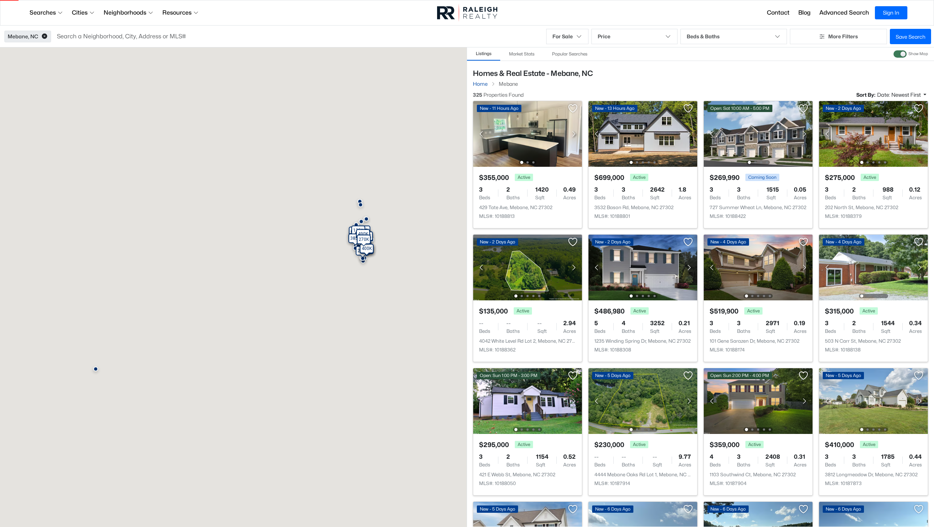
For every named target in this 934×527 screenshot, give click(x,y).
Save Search (910, 37)
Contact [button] (778, 12)
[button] (44, 36)
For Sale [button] (562, 36)
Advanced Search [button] (844, 12)
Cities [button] (80, 12)
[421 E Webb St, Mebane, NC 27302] (527, 400)
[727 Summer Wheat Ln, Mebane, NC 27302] (758, 133)
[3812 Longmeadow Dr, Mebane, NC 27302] (873, 400)
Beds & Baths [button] (703, 36)
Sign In (891, 12)
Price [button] (604, 36)
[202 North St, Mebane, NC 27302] (873, 133)
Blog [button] (804, 12)
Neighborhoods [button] (125, 12)
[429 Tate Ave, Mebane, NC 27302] (527, 133)
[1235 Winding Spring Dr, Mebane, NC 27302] (642, 267)
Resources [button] (177, 12)
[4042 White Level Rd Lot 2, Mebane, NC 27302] (527, 267)
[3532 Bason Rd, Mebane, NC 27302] (642, 133)
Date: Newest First (899, 95)
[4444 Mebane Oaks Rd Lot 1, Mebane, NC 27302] (642, 400)
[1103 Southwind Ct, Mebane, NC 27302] (758, 400)
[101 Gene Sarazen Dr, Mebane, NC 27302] (758, 267)
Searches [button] (43, 12)
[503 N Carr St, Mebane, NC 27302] (873, 267)
